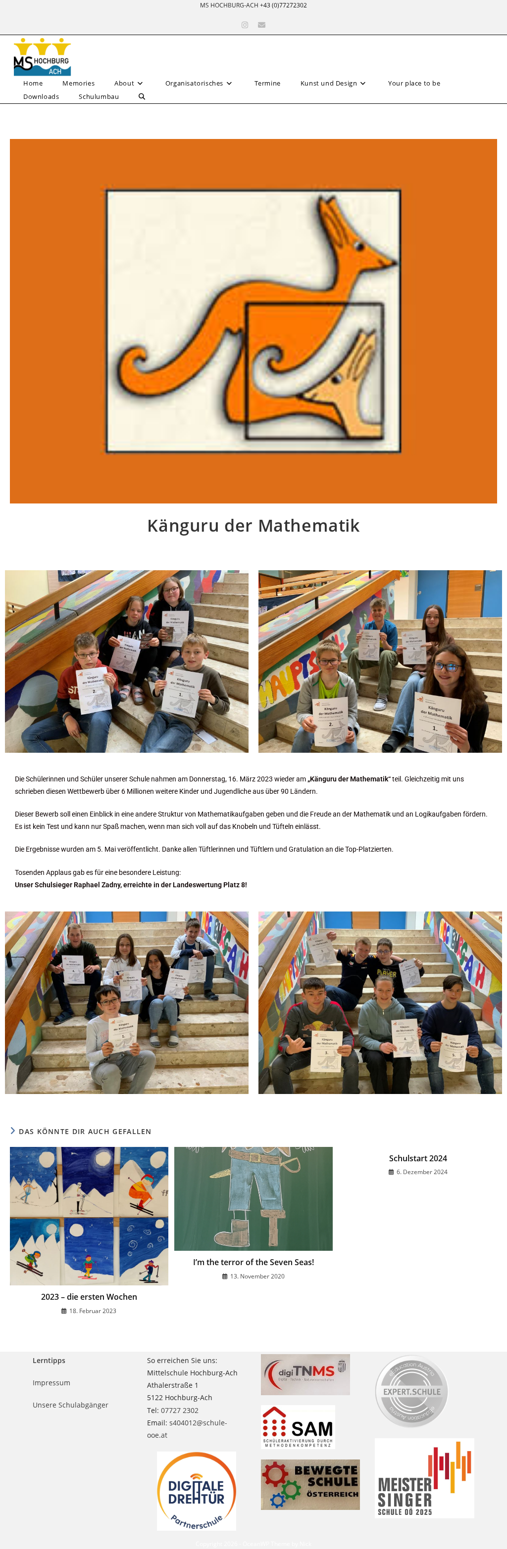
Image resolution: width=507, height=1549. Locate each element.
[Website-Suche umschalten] (142, 96)
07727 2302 (180, 1410)
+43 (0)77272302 (283, 5)
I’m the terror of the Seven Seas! (253, 1262)
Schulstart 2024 (418, 1158)
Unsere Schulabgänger (70, 1405)
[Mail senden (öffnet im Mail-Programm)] (261, 25)
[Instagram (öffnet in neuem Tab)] (245, 25)
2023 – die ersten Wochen (89, 1296)
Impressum (51, 1382)
